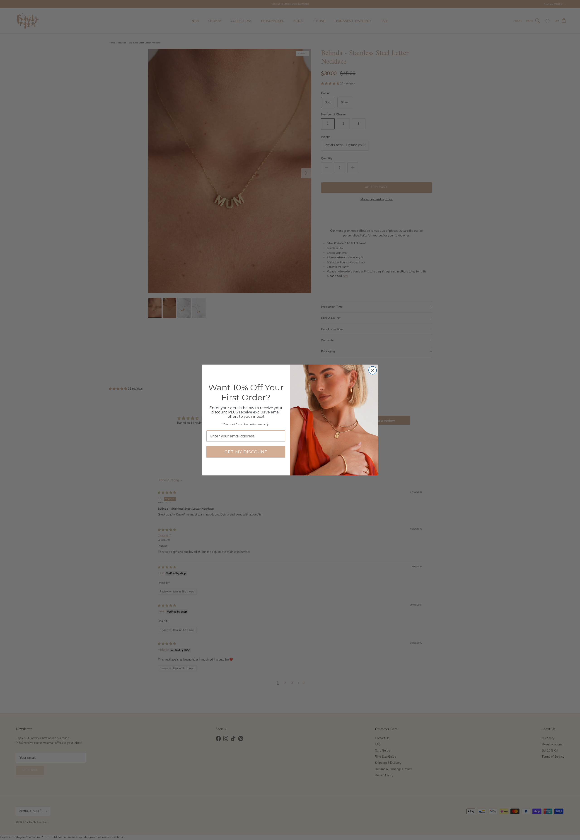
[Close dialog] (373, 370)
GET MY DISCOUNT (246, 451)
